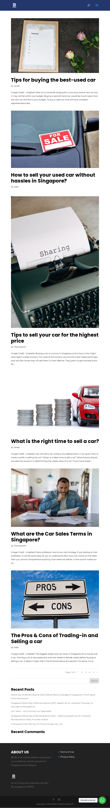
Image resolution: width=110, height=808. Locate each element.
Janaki (17, 86)
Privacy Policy (67, 757)
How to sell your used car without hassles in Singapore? (53, 177)
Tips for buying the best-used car (53, 79)
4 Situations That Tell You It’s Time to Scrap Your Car (37, 724)
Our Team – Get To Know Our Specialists (31, 711)
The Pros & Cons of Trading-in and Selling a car (54, 638)
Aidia (16, 187)
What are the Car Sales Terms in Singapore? (51, 536)
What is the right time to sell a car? (55, 441)
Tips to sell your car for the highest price (54, 337)
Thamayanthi (20, 347)
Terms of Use (67, 752)
